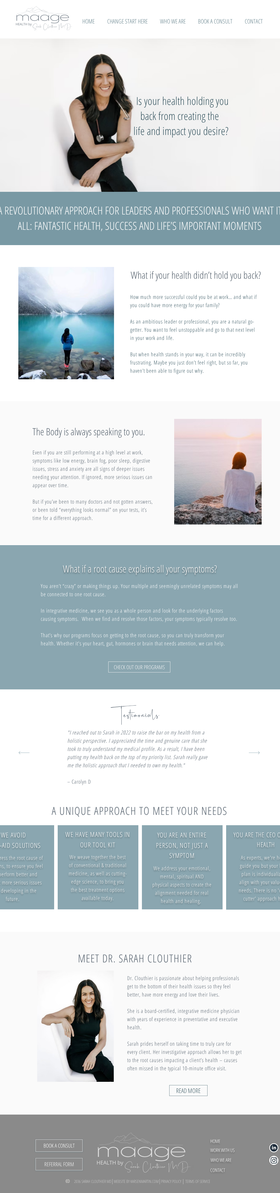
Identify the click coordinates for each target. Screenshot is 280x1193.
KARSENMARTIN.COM (144, 1181)
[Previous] (24, 753)
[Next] (254, 753)
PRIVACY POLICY (171, 1181)
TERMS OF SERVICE (197, 1181)
